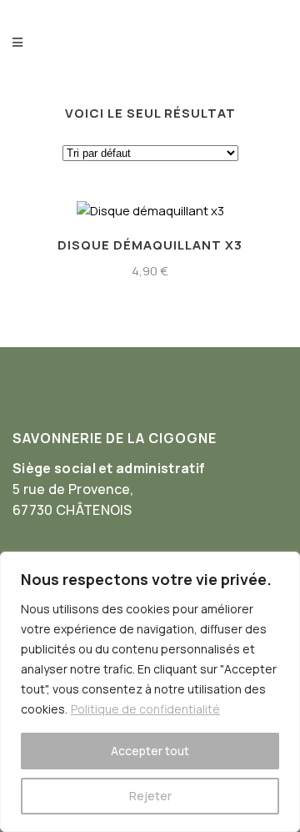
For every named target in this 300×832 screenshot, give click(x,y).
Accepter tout (150, 751)
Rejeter (150, 796)
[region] (150, 692)
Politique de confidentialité (145, 709)
